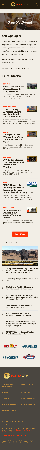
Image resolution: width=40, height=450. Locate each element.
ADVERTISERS (28, 398)
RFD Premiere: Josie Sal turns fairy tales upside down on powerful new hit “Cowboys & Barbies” (22, 297)
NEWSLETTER (9, 411)
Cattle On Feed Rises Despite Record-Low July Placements (13, 89)
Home (20, 18)
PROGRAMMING (10, 405)
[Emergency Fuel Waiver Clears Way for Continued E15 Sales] (32, 134)
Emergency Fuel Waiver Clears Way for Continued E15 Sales (13, 138)
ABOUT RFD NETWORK (7, 385)
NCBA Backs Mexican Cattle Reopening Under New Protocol (18, 315)
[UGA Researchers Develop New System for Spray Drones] (32, 210)
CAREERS (25, 393)
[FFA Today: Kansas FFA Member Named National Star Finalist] (32, 159)
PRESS (5, 393)
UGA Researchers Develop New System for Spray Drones (12, 214)
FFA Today (7, 157)
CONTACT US (27, 384)
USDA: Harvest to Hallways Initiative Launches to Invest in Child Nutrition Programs (18, 189)
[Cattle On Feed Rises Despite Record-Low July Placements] (32, 86)
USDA (5, 182)
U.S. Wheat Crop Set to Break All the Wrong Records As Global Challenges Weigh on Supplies (21, 323)
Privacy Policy (21, 430)
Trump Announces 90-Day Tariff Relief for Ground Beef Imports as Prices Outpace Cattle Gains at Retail (22, 270)
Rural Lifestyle (9, 107)
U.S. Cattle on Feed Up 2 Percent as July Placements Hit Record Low (20, 288)
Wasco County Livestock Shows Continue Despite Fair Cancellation (12, 113)
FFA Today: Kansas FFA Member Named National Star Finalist (13, 163)
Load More (20, 234)
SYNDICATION (28, 405)
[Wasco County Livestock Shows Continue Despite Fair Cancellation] (32, 109)
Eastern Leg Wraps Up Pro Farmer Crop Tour (22, 280)
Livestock (7, 84)
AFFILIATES (8, 398)
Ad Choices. (15, 432)
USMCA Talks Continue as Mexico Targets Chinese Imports (20, 333)
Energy (6, 132)
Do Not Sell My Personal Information (14, 435)
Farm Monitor (8, 208)
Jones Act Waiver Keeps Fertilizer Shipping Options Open (20, 306)
